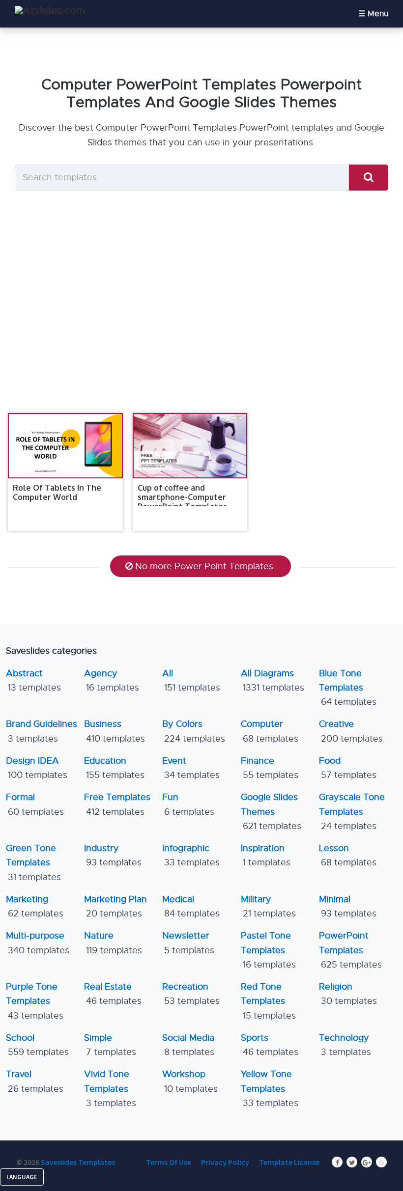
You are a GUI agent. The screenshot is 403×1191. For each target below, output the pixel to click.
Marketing (34, 906)
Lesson (347, 855)
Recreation (191, 993)
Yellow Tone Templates (269, 1088)
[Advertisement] (201, 312)
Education (114, 767)
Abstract (33, 680)
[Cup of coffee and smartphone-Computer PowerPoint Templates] (190, 445)
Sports (269, 1044)
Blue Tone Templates (347, 688)
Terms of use (168, 1162)
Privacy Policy (225, 1162)
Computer (269, 731)
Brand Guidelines (41, 731)
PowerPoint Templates (350, 950)
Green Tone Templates (33, 863)
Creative (351, 731)
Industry (113, 855)
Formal (35, 804)
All (191, 680)
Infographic (191, 855)
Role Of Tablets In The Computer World (57, 492)
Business (114, 731)
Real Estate (113, 993)
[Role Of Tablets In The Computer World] (65, 445)
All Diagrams (272, 680)
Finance (269, 767)
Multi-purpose (37, 942)
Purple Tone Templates (34, 1001)
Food (347, 767)
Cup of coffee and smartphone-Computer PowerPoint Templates (182, 497)
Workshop (190, 1081)
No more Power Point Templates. (205, 566)
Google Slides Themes (271, 811)
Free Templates (117, 804)
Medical (191, 906)
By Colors (193, 731)
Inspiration (265, 855)
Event (191, 767)
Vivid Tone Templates (110, 1088)
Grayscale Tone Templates (352, 811)
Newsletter (188, 942)
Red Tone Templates (268, 1001)
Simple (110, 1044)
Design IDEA (36, 767)
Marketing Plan (115, 906)
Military (268, 906)
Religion (348, 993)
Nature (113, 942)
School (37, 1044)
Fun (188, 804)
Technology (345, 1044)
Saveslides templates (78, 1162)
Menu (378, 14)
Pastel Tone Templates (268, 950)
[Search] (368, 178)
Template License (289, 1162)
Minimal (347, 906)
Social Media (188, 1044)
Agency (111, 680)
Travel (34, 1081)
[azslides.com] (50, 10)
